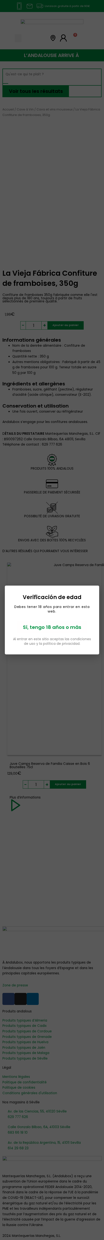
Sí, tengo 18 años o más (52, 627)
